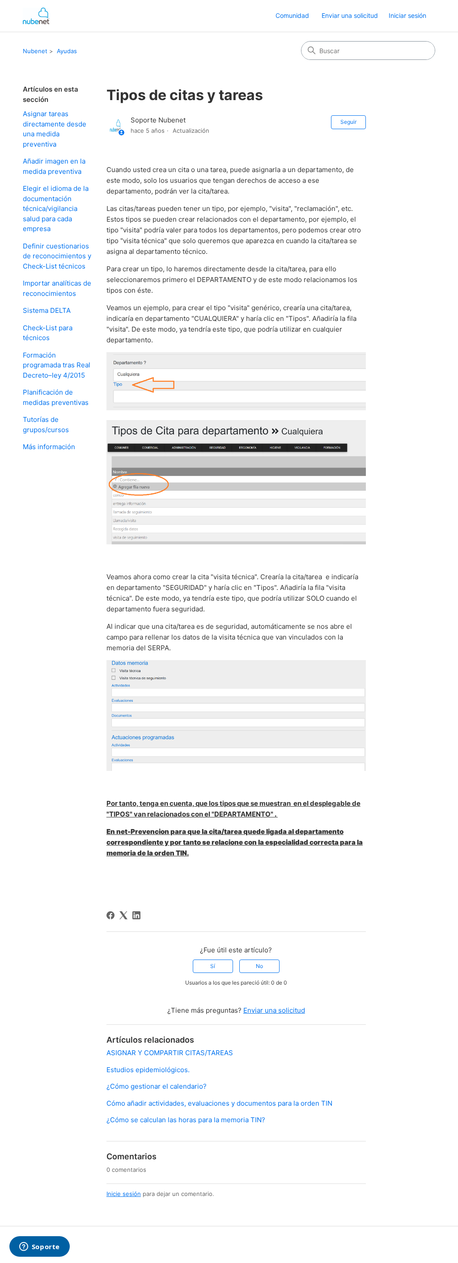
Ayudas (67, 51)
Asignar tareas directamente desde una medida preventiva (54, 128)
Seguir (348, 121)
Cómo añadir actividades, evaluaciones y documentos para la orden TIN (219, 1103)
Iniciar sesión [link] (407, 15)
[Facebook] (110, 915)
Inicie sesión (123, 1193)
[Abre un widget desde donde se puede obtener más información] (39, 1247)
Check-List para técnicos (47, 333)
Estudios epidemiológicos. (148, 1069)
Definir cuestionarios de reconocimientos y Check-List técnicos (57, 256)
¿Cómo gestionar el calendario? (156, 1086)
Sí (212, 966)
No (259, 966)
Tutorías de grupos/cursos (46, 424)
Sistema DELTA (47, 310)
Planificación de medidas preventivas (56, 397)
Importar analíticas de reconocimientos (57, 288)
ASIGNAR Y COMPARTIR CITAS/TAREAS (169, 1052)
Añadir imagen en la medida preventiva (54, 166)
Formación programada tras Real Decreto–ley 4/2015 (56, 365)
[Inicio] (36, 16)
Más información (49, 446)
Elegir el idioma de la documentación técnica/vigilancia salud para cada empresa (56, 208)
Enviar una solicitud (350, 15)
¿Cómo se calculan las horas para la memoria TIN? (185, 1120)
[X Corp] (123, 915)
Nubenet (35, 51)
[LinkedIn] (136, 915)
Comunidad (292, 15)
